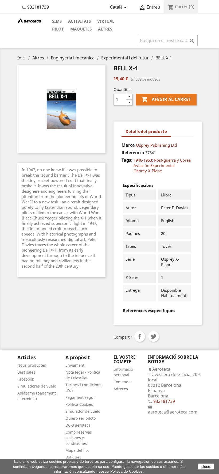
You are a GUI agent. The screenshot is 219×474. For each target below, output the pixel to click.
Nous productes (31, 365)
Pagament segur (80, 397)
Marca (128, 145)
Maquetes (81, 29)
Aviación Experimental (154, 165)
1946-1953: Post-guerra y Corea (162, 160)
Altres (105, 29)
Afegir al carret (166, 99)
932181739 (38, 7)
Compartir (139, 336)
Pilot (58, 29)
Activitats (79, 21)
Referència (133, 152)
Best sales (26, 372)
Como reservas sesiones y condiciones (78, 438)
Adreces (121, 388)
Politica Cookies (79, 404)
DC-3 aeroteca (78, 425)
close (205, 466)
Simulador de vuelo (82, 411)
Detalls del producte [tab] (146, 131)
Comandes (123, 381)
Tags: (127, 160)
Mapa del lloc (77, 450)
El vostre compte (125, 359)
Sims (57, 21)
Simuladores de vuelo (36, 386)
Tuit (153, 336)
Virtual (105, 21)
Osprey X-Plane (148, 170)
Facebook (25, 379)
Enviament (74, 365)
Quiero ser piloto (80, 418)
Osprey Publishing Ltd (156, 145)
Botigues (73, 457)
